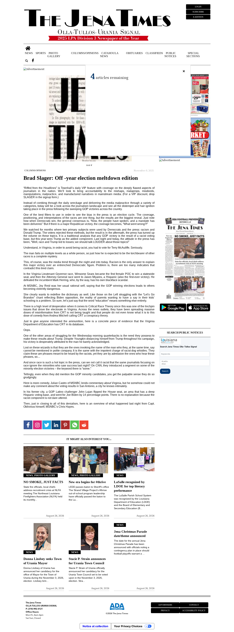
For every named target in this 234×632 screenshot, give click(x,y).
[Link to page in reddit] (83, 424)
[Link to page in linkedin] (56, 424)
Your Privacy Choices (128, 626)
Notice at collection (95, 626)
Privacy (165, 610)
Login (198, 6)
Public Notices (170, 55)
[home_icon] (27, 48)
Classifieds (154, 53)
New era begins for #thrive (87, 482)
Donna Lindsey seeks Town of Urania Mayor (42, 561)
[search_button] (26, 60)
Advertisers (165, 605)
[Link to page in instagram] (37, 424)
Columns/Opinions (84, 53)
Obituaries (134, 53)
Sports (41, 53)
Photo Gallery (53, 55)
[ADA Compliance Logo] (117, 610)
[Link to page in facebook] (28, 424)
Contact (194, 605)
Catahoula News (109, 55)
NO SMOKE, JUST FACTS (43, 482)
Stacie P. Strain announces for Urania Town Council (87, 561)
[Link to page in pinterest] (65, 424)
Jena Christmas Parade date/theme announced (130, 534)
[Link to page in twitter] (46, 424)
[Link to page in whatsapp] (74, 424)
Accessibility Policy (194, 610)
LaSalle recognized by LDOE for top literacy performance (129, 486)
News (29, 53)
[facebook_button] (33, 61)
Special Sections (193, 55)
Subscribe (198, 12)
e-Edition (198, 17)
